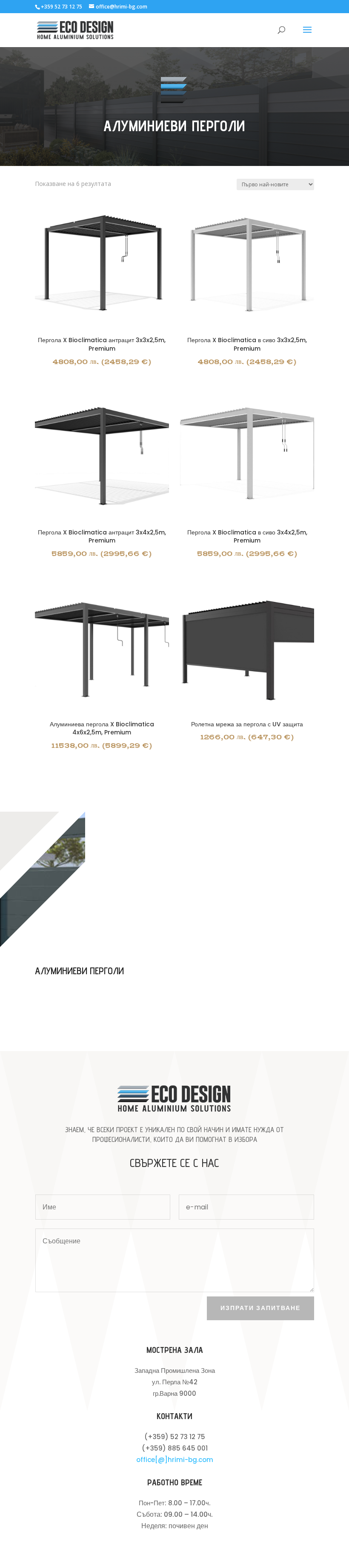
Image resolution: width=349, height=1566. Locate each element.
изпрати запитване (260, 1308)
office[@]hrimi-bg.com (174, 1459)
